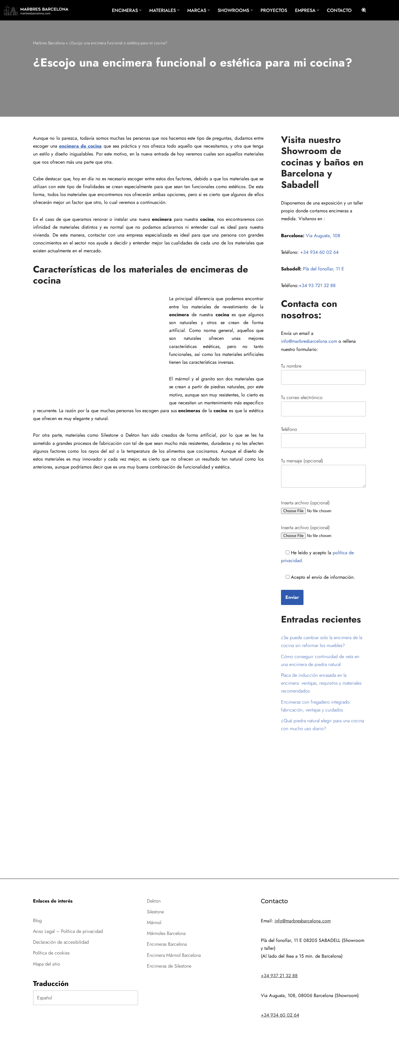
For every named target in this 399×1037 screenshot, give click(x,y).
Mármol (154, 922)
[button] (140, 10)
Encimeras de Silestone (169, 966)
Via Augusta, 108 (323, 235)
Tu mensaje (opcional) (302, 460)
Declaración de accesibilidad (61, 942)
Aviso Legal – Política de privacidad (68, 931)
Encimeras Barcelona (167, 944)
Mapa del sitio (46, 964)
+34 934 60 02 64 (319, 252)
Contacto (339, 10)
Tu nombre (291, 366)
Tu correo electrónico (301, 397)
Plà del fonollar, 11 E (323, 268)
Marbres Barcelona (49, 43)
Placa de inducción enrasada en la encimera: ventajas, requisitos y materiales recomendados (321, 683)
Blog (37, 920)
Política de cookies (51, 952)
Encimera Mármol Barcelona (174, 955)
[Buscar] (364, 10)
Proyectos (274, 10)
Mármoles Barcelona (166, 933)
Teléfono (289, 429)
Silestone (155, 911)
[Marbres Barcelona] (36, 10)
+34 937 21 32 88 (279, 975)
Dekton (154, 901)
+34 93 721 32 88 (317, 285)
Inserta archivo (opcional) (305, 502)
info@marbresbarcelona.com (309, 341)
